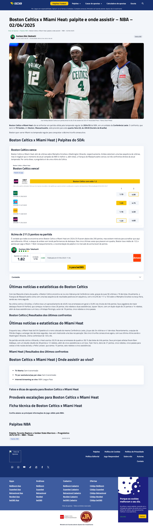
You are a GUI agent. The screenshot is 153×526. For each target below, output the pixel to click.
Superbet (40, 489)
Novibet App (14, 496)
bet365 (39, 500)
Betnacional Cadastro (72, 493)
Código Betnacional (98, 493)
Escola (133, 3)
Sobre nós (128, 456)
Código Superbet (97, 489)
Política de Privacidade (134, 451)
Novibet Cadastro (70, 496)
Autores (140, 456)
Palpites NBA (24, 31)
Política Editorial (92, 456)
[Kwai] (36, 468)
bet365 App (14, 500)
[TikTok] (30, 468)
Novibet (39, 496)
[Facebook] (42, 468)
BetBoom (40, 485)
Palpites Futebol (59, 3)
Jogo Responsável (111, 456)
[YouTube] (24, 468)
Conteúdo (16, 277)
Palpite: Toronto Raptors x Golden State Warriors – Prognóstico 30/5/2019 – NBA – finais (39, 434)
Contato (140, 461)
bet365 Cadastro (70, 500)
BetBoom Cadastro (71, 485)
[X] (48, 468)
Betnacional (41, 493)
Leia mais (123, 516)
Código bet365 (96, 500)
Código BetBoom (97, 485)
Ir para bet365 (76, 267)
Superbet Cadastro (71, 489)
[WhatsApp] (12, 468)
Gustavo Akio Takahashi (26, 35)
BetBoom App (15, 485)
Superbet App (15, 489)
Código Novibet (96, 496)
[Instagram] (18, 468)
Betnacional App (16, 493)
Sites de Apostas (13, 31)
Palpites (96, 451)
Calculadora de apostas (116, 3)
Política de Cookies (112, 451)
